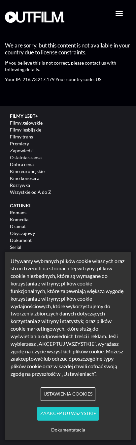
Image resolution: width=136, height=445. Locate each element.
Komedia (19, 219)
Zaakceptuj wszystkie (68, 413)
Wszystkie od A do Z (30, 192)
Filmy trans (21, 136)
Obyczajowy (22, 233)
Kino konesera (24, 178)
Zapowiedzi (22, 150)
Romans (18, 212)
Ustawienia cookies (68, 394)
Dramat (18, 226)
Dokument (21, 240)
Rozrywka (20, 185)
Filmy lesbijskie (25, 130)
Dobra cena (22, 164)
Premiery (19, 143)
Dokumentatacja (68, 429)
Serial (15, 247)
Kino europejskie (27, 171)
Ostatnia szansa (26, 157)
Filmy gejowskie (26, 123)
